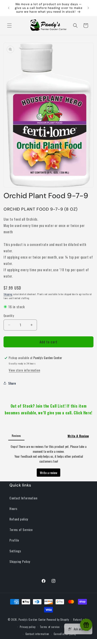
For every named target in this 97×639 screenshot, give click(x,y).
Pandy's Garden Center (32, 619)
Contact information (37, 634)
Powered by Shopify (58, 619)
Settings (15, 550)
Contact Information (23, 497)
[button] (9, 25)
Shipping (8, 294)
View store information (24, 370)
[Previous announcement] (9, 8)
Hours (13, 508)
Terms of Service (21, 529)
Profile (14, 540)
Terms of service (49, 627)
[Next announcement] (88, 8)
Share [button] (12, 383)
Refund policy (18, 518)
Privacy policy (28, 627)
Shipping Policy (19, 561)
